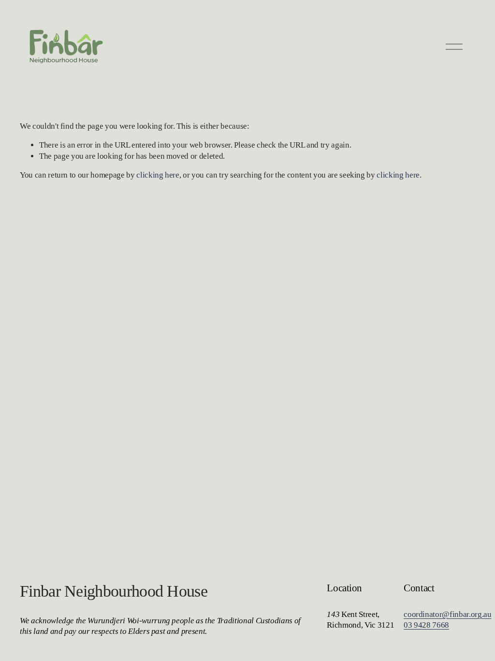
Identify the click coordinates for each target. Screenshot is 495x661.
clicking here (157, 175)
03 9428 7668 (426, 625)
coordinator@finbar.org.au (447, 614)
